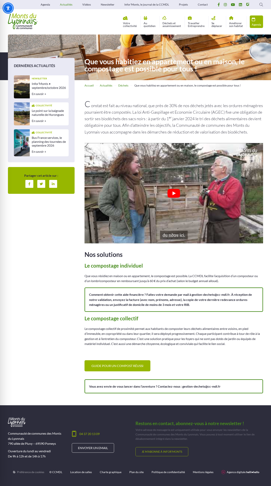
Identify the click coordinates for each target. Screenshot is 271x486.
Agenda (45, 4)
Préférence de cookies (30, 472)
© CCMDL (55, 472)
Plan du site (136, 472)
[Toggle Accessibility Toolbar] (8, 8)
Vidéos (86, 4)
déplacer (216, 24)
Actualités (66, 4)
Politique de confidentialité (168, 472)
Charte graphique (110, 472)
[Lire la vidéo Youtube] (174, 193)
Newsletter (107, 4)
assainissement (171, 24)
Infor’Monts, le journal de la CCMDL (146, 4)
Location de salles (81, 472)
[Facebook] (29, 184)
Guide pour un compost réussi (117, 366)
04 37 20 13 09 (89, 434)
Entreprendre (196, 24)
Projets (183, 4)
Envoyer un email (93, 448)
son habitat (236, 24)
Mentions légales (203, 472)
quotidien (150, 24)
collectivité (130, 24)
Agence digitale (243, 472)
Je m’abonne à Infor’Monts (162, 451)
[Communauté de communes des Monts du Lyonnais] (23, 21)
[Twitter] (41, 184)
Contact (203, 4)
